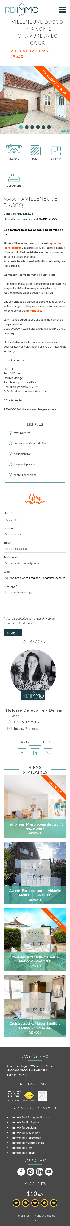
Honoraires (22, 1215)
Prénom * (9, 528)
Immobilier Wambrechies (27, 1142)
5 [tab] (43, 127)
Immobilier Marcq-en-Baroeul (30, 1117)
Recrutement (35, 1220)
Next (60, 100)
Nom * (8, 513)
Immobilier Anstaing (24, 1127)
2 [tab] (27, 127)
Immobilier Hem (21, 1147)
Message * (10, 586)
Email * (8, 542)
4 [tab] (38, 127)
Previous (10, 100)
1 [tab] (21, 127)
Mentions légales (44, 1215)
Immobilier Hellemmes (26, 1137)
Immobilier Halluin (23, 1152)
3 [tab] (32, 127)
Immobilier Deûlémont (25, 1132)
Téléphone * (11, 557)
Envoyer (12, 633)
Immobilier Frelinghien (25, 1122)
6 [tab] (49, 127)
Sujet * (8, 571)
